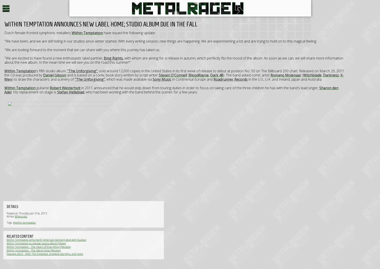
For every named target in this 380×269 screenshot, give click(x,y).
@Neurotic (21, 216)
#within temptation (24, 222)
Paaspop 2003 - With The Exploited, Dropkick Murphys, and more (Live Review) (45, 255)
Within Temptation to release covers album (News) (36, 243)
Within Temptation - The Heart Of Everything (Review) (39, 247)
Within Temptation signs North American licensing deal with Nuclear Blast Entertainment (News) (46, 241)
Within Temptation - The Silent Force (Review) (34, 250)
